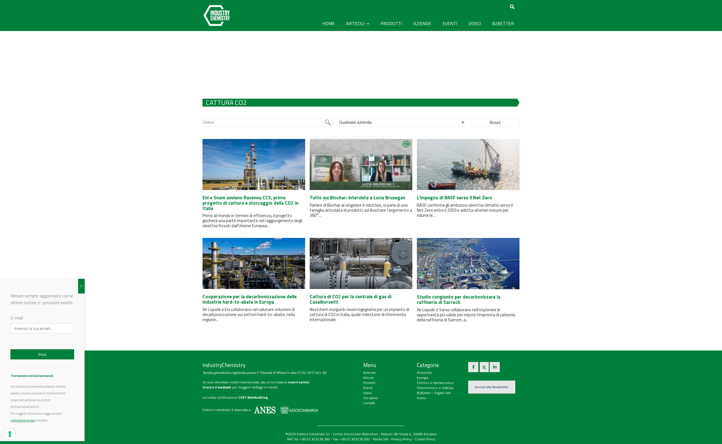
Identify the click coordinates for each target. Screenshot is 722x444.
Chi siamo (370, 398)
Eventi (368, 387)
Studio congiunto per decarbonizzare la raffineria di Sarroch (458, 299)
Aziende (369, 372)
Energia (422, 377)
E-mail (17, 317)
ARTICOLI (356, 23)
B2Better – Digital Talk (434, 393)
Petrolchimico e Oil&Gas (435, 387)
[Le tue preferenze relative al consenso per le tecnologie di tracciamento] (10, 434)
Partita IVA (380, 439)
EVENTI (450, 23)
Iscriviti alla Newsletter (492, 387)
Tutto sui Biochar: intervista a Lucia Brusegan (357, 197)
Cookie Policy (425, 439)
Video (367, 393)
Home (328, 23)
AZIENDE (422, 23)
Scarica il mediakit (216, 387)
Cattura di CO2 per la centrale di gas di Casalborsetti (350, 299)
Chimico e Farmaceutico (435, 382)
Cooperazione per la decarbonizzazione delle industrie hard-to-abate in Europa (249, 299)
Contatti (369, 403)
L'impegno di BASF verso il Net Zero (454, 197)
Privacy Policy (401, 439)
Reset (495, 122)
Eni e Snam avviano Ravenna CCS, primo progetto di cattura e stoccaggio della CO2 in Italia (250, 203)
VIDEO (474, 23)
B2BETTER (503, 23)
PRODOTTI (391, 23)
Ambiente (424, 372)
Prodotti (369, 382)
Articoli (368, 377)
